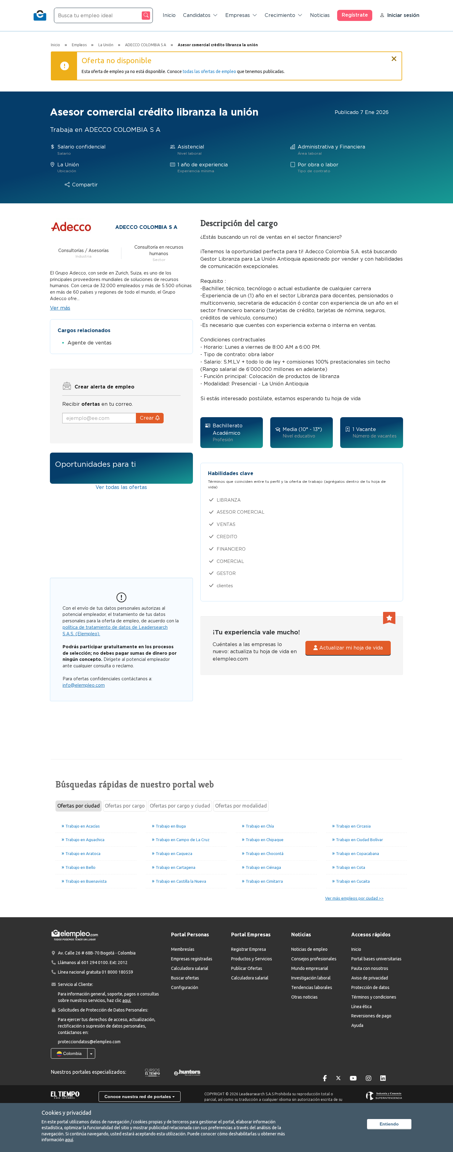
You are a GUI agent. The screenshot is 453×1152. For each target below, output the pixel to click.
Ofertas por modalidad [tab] (241, 805)
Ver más (60, 308)
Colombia (72, 1053)
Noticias (320, 15)
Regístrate (355, 15)
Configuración (184, 987)
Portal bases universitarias (376, 958)
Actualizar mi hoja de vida (350, 648)
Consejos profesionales (314, 958)
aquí (69, 1139)
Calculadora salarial (189, 968)
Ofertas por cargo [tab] (125, 805)
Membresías (182, 949)
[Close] (394, 56)
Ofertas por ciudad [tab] (78, 805)
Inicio (169, 15)
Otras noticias (304, 997)
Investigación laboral (311, 977)
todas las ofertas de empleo (209, 71)
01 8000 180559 (117, 972)
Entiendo (389, 1123)
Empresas (237, 15)
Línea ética (361, 1006)
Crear (147, 418)
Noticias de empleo (309, 949)
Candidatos (196, 15)
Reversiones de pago (371, 1015)
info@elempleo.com (84, 685)
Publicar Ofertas (246, 968)
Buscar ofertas (185, 977)
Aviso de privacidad (369, 977)
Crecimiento (280, 15)
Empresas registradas (191, 958)
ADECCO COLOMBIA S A (146, 227)
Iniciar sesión (403, 15)
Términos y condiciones (373, 997)
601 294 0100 (94, 962)
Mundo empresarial (309, 968)
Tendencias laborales (311, 987)
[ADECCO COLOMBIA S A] (71, 227)
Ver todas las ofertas (121, 487)
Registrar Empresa (248, 949)
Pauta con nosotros (369, 968)
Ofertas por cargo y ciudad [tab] (180, 805)
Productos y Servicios (251, 958)
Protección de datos (370, 987)
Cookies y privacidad (66, 1112)
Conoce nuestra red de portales (138, 1096)
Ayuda (357, 1025)
